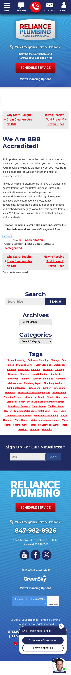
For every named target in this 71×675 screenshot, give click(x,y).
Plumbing (48, 378)
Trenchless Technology (46, 415)
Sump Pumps (39, 406)
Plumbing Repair (32, 383)
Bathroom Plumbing (38, 360)
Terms (56, 604)
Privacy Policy (26, 603)
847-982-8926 (35, 7)
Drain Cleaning (43, 365)
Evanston (48, 369)
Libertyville (56, 374)
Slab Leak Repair (16, 401)
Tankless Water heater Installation (32, 411)
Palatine (25, 378)
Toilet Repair (59, 411)
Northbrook (12, 378)
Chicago (55, 360)
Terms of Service (37, 603)
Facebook (35, 555)
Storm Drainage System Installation (45, 401)
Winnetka (47, 429)
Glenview (24, 374)
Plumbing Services (15, 388)
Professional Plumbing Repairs (34, 392)
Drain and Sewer (24, 365)
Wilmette (34, 429)
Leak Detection (40, 374)
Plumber (36, 378)
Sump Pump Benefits (19, 406)
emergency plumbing (29, 369)
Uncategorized (12, 248)
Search (55, 301)
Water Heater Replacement (36, 424)
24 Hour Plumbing (15, 360)
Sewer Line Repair (35, 397)
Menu (7, 10)
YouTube (24, 555)
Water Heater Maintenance (45, 420)
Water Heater (22, 420)
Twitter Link (7, 236)
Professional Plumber (39, 388)
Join (53, 457)
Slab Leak (61, 397)
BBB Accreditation (31, 240)
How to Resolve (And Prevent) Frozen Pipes (54, 119)
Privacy (51, 604)
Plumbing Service (53, 383)
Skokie (50, 397)
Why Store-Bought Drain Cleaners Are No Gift (19, 119)
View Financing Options (35, 79)
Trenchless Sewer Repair (18, 415)
